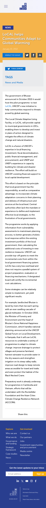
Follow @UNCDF (17, 68)
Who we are (11, 433)
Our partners (26, 437)
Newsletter (25, 455)
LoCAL (8, 106)
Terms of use (26, 489)
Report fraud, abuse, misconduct (31, 499)
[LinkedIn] (17, 482)
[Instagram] (31, 482)
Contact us (25, 433)
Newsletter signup (12, 55)
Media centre (26, 451)
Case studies (11, 454)
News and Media (14, 82)
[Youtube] (26, 482)
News (8, 458)
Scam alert (25, 496)
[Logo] (13, 493)
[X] (22, 482)
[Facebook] (36, 482)
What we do (11, 437)
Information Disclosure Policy (30, 492)
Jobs (22, 441)
